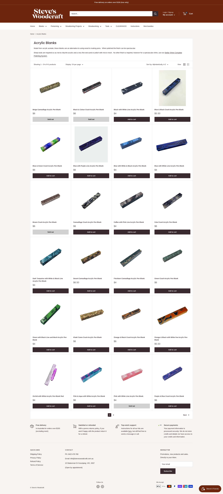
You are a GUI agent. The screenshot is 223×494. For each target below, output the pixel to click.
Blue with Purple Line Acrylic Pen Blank (88, 166)
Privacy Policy (35, 458)
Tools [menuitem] (107, 26)
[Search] (155, 13)
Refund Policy (35, 461)
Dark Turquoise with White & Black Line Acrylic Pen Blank (48, 280)
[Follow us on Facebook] (98, 486)
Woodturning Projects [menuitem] (74, 26)
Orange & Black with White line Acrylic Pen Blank (170, 338)
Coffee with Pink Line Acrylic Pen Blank (129, 222)
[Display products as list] (188, 64)
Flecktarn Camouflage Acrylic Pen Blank (129, 278)
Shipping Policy (36, 454)
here (130, 431)
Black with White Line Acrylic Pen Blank (129, 109)
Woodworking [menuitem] (93, 26)
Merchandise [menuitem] (148, 26)
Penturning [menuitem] (55, 26)
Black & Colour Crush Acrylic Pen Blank (88, 109)
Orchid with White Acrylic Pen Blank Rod (48, 396)
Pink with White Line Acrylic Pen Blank (128, 396)
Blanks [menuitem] (41, 26)
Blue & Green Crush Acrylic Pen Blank (47, 166)
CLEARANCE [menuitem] (121, 26)
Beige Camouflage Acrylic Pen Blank (47, 109)
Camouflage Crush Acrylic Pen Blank (87, 222)
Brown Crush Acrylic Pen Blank (45, 222)
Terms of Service (36, 465)
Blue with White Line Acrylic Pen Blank (169, 166)
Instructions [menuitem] (135, 26)
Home (32, 34)
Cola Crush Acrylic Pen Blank (165, 222)
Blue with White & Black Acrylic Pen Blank (130, 166)
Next (185, 415)
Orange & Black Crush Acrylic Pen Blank (129, 337)
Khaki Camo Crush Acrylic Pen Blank (87, 337)
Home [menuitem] (32, 26)
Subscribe (168, 471)
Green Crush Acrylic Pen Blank (166, 278)
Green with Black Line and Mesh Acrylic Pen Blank (50, 338)
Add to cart (132, 119)
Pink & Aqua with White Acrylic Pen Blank (89, 396)
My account (168, 15)
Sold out (51, 119)
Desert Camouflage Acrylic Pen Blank (87, 278)
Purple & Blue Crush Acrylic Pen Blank (169, 396)
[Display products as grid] (184, 64)
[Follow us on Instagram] (102, 486)
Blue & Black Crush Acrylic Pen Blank (169, 109)
